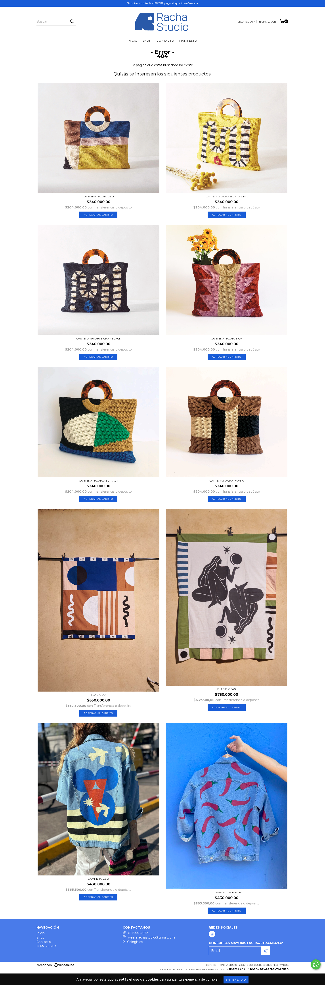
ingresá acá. (237, 969)
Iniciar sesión (267, 21)
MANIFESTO (188, 40)
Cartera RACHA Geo (98, 196)
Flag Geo (98, 694)
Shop (147, 40)
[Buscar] (71, 21)
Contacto (165, 40)
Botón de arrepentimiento (269, 969)
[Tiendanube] (55, 966)
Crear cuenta (246, 21)
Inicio (133, 40)
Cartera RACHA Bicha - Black (98, 338)
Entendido (236, 979)
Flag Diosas (226, 689)
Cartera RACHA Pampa (226, 480)
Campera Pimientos (226, 892)
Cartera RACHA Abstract (98, 480)
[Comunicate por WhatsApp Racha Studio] (316, 964)
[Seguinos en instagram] (212, 934)
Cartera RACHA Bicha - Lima (226, 196)
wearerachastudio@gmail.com (151, 937)
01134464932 (138, 933)
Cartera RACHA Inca (226, 338)
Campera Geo (98, 878)
